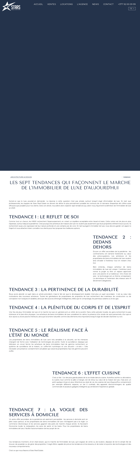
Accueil (38, 4)
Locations (66, 4)
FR (131, 9)
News (95, 4)
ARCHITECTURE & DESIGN (21, 177)
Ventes (51, 4)
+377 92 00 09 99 (127, 4)
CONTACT (108, 4)
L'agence (82, 4)
